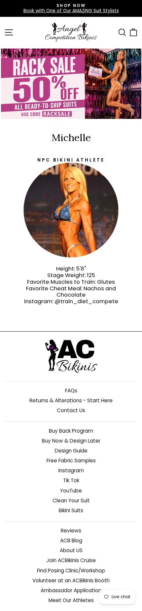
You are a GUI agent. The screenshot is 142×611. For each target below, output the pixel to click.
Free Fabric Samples (71, 460)
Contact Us (71, 410)
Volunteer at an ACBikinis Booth (71, 580)
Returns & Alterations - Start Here (71, 400)
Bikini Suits (71, 510)
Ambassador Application (71, 590)
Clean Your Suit (71, 500)
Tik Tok (71, 480)
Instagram (71, 470)
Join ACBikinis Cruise (71, 560)
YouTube (71, 490)
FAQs (71, 390)
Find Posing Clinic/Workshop (71, 570)
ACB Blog (71, 540)
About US (71, 550)
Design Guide (71, 450)
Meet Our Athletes (71, 600)
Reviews (71, 530)
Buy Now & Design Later (71, 440)
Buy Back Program (71, 430)
